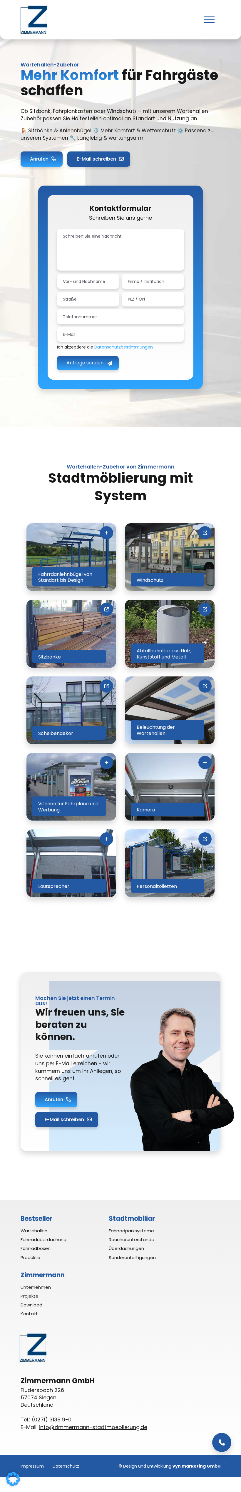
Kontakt (29, 1314)
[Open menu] (209, 19)
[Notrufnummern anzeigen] (221, 1442)
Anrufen (39, 159)
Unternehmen (36, 1287)
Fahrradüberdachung (43, 1239)
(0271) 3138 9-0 (51, 1419)
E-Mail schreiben (96, 159)
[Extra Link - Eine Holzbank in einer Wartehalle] (71, 634)
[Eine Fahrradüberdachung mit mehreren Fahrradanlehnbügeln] (71, 557)
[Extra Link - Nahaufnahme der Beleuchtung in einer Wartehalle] (170, 710)
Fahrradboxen (36, 1248)
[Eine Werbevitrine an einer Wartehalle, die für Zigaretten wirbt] (71, 787)
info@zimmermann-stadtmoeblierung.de (93, 1427)
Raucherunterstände (131, 1239)
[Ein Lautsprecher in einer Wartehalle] (71, 863)
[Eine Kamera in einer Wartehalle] (170, 787)
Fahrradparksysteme (131, 1231)
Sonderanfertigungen (132, 1257)
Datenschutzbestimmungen (123, 347)
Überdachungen (126, 1248)
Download (31, 1305)
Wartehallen (34, 1231)
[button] (13, 1479)
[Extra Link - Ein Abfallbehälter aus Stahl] (170, 634)
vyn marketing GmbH (196, 1466)
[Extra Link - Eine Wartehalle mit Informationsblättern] (71, 710)
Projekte (30, 1296)
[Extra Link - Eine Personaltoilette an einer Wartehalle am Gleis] (170, 863)
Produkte (30, 1257)
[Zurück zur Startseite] (33, 19)
